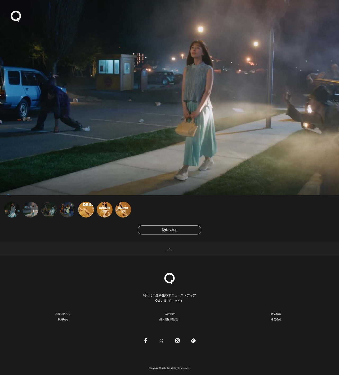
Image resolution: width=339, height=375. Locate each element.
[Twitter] (162, 340)
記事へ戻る (169, 230)
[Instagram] (177, 340)
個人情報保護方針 (169, 319)
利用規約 (63, 319)
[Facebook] (146, 340)
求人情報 (276, 313)
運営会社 (276, 319)
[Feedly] (193, 340)
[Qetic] (16, 15)
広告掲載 (169, 313)
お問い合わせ (63, 313)
